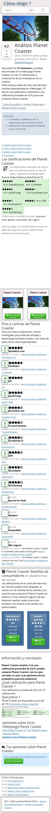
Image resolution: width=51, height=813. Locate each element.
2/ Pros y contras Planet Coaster (17, 148)
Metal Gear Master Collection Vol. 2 (24, 787)
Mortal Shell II (14, 784)
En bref (9, 116)
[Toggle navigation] (43, 10)
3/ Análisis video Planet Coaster (16, 152)
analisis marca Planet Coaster (19, 737)
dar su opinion (13, 761)
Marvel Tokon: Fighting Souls (21, 791)
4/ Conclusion (8, 155)
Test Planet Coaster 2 (13, 730)
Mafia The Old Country (18, 794)
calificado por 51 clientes (38, 630)
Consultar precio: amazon (24, 704)
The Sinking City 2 (16, 781)
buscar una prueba (34, 804)
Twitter (7, 807)
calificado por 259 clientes (13, 628)
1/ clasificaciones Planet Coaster (16, 145)
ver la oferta (14, 316)
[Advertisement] (25, 260)
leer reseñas (12, 638)
